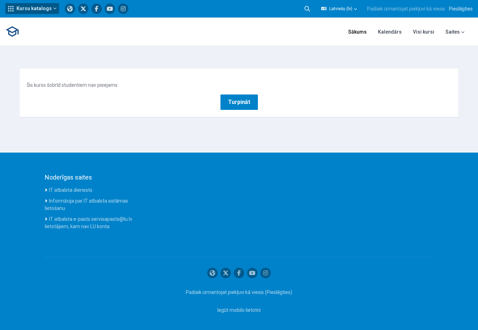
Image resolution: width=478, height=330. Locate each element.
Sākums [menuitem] (357, 32)
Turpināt (239, 102)
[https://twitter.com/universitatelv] (83, 8)
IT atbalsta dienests (70, 190)
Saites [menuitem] (452, 32)
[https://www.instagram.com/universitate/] (123, 8)
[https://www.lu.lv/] (70, 8)
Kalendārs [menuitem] (390, 32)
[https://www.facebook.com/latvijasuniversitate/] (96, 8)
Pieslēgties (461, 9)
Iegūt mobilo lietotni (239, 310)
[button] (32, 8)
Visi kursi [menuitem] (423, 32)
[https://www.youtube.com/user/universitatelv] (110, 8)
